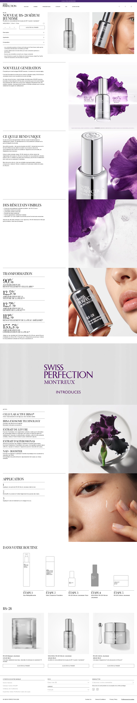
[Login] (125, 6)
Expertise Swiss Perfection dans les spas (16, 692)
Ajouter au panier (32, 27)
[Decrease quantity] (5, 27)
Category (58, 6)
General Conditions (100, 699)
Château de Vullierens (10, 689)
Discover (26, 6)
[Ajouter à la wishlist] (44, 24)
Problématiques (46, 6)
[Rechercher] (119, 6)
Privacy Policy (113, 699)
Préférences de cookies (127, 699)
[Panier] (131, 6)
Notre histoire (75, 6)
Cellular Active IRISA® (10, 686)
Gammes (35, 6)
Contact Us (88, 699)
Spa (66, 6)
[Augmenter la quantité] (14, 27)
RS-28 (4, 12)
